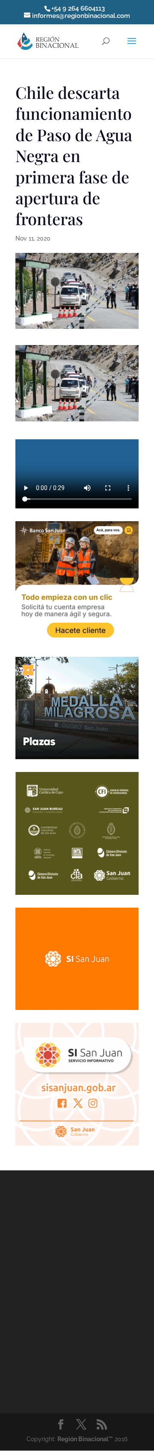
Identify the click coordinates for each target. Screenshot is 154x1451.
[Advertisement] (77, 1290)
